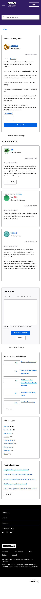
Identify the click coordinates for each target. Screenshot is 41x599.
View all (9, 415)
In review (7, 443)
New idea (13, 58)
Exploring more (9, 446)
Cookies (14, 567)
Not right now (8, 453)
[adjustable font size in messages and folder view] (32, 140)
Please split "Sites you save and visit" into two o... (20, 481)
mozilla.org (5, 563)
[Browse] (4, 5)
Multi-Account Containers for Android (16, 493)
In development (9, 450)
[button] (6, 123)
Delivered (7, 457)
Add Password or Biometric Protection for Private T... (28, 389)
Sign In (34, 4)
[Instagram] (7, 544)
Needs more (8, 440)
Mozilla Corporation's (11, 571)
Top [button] (2, 594)
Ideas (5, 29)
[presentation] (6, 303)
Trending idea (8, 436)
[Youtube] (11, 544)
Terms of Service (20, 563)
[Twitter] (3, 544)
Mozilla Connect (12, 4)
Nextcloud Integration (12, 38)
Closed (6, 460)
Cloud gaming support (29, 368)
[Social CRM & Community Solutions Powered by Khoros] (34, 594)
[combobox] (20, 17)
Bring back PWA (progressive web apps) (17, 476)
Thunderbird (9, 118)
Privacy (4, 567)
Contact (25, 567)
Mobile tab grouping (28, 408)
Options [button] (38, 29)
